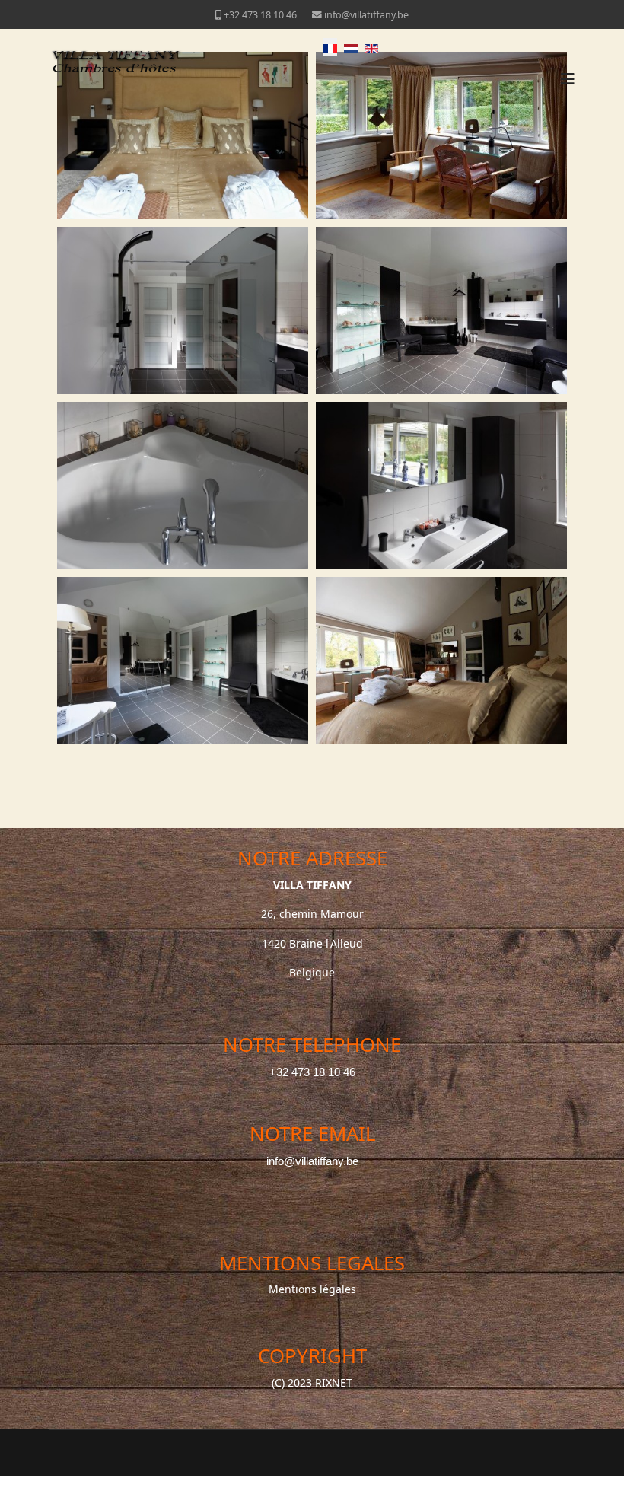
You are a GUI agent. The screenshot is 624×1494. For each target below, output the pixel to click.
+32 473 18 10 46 (260, 14)
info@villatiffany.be (366, 14)
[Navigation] (568, 79)
